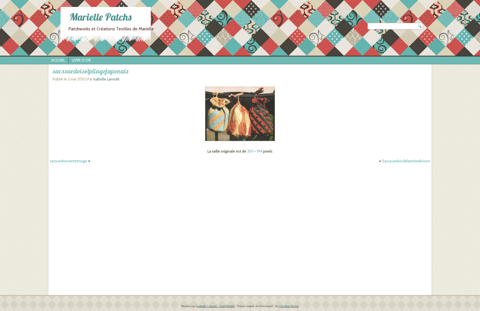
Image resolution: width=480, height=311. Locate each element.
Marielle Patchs (100, 17)
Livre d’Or (81, 60)
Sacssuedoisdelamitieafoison (406, 161)
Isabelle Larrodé (106, 79)
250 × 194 (254, 151)
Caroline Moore (289, 306)
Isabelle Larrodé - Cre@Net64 (215, 306)
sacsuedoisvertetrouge (68, 161)
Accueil (58, 60)
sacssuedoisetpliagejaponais (90, 71)
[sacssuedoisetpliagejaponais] (240, 141)
